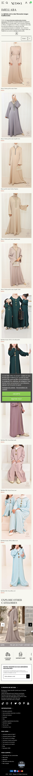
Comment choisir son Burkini (9, 740)
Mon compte (5, 763)
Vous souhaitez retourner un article (11, 713)
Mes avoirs (5, 757)
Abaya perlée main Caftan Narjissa (9, 189)
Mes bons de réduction (8, 761)
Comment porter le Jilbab (8, 736)
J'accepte (16, 394)
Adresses (4, 759)
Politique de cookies (8, 387)
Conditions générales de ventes (10, 721)
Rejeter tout (16, 399)
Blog (3, 746)
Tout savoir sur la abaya (8, 738)
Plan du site (5, 725)
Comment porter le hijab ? (9, 734)
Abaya (15, 696)
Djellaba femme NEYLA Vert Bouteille (10, 340)
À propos (4, 717)
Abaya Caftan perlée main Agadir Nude (10, 289)
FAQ (3, 719)
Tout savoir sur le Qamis (8, 744)
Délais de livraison (7, 715)
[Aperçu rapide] (16, 87)
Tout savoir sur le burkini (8, 742)
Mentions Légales (6, 723)
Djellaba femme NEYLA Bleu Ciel (9, 540)
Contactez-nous (6, 727)
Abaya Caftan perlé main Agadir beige (10, 239)
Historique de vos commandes (10, 755)
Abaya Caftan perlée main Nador (9, 88)
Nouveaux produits (7, 711)
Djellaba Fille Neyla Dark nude (8, 440)
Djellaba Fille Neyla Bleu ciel (8, 591)
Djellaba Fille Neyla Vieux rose (8, 490)
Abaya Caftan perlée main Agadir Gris (10, 139)
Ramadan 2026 (6, 748)
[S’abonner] (28, 676)
